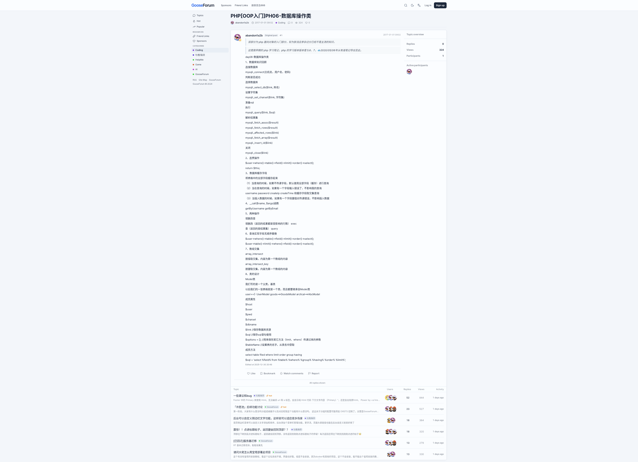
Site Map (203, 80)
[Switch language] (419, 5)
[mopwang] (394, 397)
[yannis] (387, 397)
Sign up (440, 5)
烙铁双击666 (258, 5)
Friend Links (241, 5)
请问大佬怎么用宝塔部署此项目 (252, 452)
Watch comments (293, 373)
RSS (195, 80)
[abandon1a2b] (391, 397)
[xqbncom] (394, 409)
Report (315, 373)
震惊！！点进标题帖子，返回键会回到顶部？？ (261, 429)
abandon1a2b (242, 22)
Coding (281, 22)
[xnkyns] (389, 420)
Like (253, 373)
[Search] (406, 5)
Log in (428, 5)
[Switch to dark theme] (412, 5)
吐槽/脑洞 (260, 396)
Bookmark (269, 373)
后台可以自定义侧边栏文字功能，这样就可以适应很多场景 (268, 418)
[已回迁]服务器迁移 (245, 441)
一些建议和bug (242, 395)
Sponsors (226, 5)
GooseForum (215, 80)
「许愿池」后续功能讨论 (248, 407)
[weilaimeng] (391, 409)
